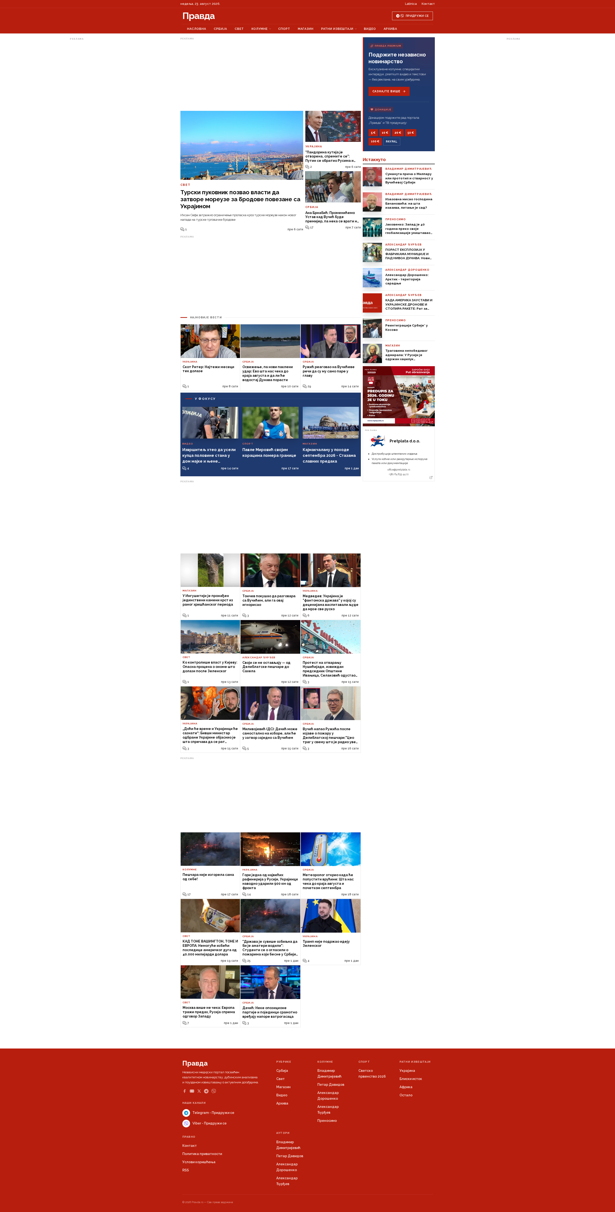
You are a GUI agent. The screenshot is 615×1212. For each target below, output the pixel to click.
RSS (185, 1170)
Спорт (284, 29)
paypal (392, 141)
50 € (410, 132)
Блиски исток (411, 1079)
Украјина (407, 1071)
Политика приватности (202, 1154)
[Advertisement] (89, 114)
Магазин (306, 29)
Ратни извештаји (337, 29)
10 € (385, 132)
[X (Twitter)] (199, 1091)
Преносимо (327, 1121)
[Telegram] (206, 1091)
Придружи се (417, 16)
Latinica (411, 4)
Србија (220, 29)
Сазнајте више (386, 91)
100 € (375, 141)
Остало (406, 1095)
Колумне (260, 29)
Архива (390, 29)
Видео (370, 29)
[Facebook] (184, 1091)
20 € (397, 132)
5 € (373, 132)
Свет (239, 29)
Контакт (428, 4)
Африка (406, 1087)
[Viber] (213, 1091)
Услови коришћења (198, 1162)
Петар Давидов (330, 1084)
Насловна (196, 29)
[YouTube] (192, 1091)
